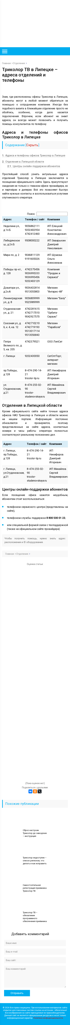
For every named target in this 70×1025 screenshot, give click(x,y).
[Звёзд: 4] (35, 717)
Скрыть (32, 145)
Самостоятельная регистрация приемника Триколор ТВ (35, 888)
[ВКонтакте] (30, 791)
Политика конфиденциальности (48, 1018)
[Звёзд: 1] (35, 587)
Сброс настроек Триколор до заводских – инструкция (35, 833)
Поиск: (31, 213)
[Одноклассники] (35, 791)
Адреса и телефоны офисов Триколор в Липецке (33, 155)
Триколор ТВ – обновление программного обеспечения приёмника (35, 916)
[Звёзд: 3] (35, 674)
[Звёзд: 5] (35, 760)
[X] (40, 791)
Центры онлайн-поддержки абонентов (33, 166)
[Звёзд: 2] (35, 631)
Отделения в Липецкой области (23, 161)
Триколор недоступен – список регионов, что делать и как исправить (35, 860)
